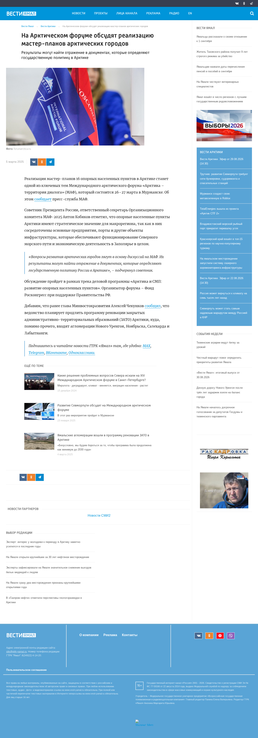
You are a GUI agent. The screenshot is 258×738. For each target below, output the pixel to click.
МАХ (146, 346)
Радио (174, 13)
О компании (89, 635)
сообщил (153, 306)
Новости (78, 13)
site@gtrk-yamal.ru (16, 651)
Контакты (129, 635)
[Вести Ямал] (22, 14)
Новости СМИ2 (99, 515)
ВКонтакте (56, 353)
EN (190, 13)
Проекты (100, 13)
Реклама (153, 13)
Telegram (36, 353)
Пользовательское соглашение (26, 669)
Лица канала (126, 13)
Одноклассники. (82, 353)
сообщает (43, 199)
